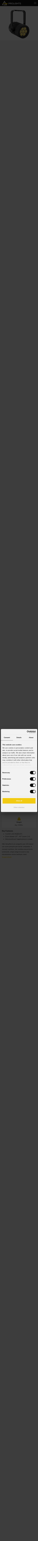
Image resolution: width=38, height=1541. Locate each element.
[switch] (33, 779)
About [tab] (31, 737)
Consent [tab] (7, 737)
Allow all (19, 801)
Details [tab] (19, 737)
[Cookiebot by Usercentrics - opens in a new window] (27, 732)
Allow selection (19, 807)
